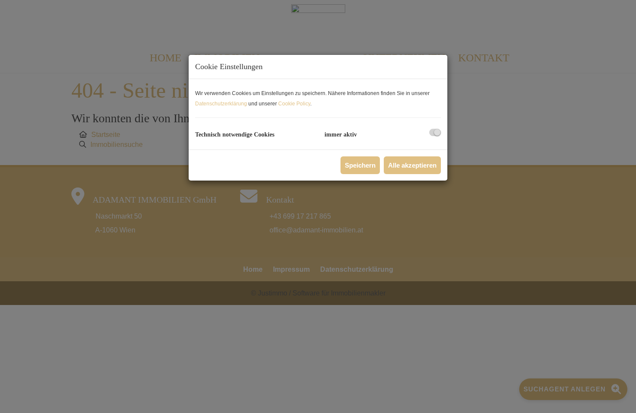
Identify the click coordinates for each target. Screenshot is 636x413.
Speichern (360, 165)
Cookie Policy (294, 104)
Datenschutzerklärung (221, 104)
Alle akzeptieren (412, 165)
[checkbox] (435, 132)
